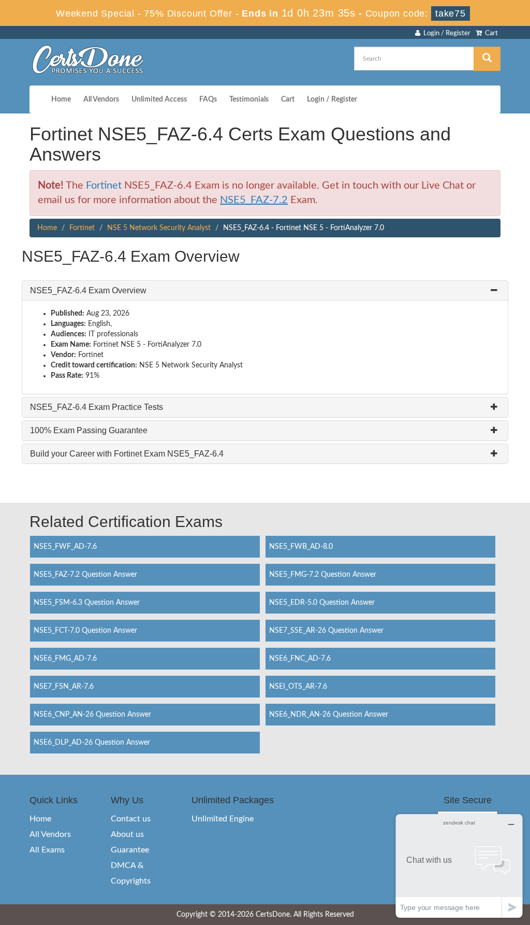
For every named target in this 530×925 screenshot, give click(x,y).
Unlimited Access (159, 99)
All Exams (47, 850)
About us (127, 834)
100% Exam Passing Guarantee (89, 430)
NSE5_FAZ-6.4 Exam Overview (88, 290)
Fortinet (104, 185)
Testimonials (249, 99)
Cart (490, 33)
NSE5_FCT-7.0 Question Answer (85, 630)
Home (61, 99)
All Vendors (101, 99)
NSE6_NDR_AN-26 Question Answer (328, 714)
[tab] (265, 291)
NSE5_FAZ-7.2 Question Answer (85, 574)
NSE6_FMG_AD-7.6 (65, 658)
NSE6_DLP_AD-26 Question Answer (92, 742)
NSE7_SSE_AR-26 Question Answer (326, 630)
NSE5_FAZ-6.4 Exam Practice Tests (96, 407)
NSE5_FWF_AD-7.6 (65, 546)
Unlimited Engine (223, 819)
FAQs (208, 99)
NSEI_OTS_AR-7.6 (298, 686)
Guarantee (130, 850)
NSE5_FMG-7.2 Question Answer (322, 574)
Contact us (131, 819)
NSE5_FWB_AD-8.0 (301, 546)
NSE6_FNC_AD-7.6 (300, 658)
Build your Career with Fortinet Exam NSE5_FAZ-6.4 (127, 453)
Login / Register (445, 33)
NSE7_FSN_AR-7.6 (64, 686)
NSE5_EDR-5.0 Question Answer (322, 602)
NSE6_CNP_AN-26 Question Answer (92, 714)
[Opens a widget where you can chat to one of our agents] (459, 865)
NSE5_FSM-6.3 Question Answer (87, 602)
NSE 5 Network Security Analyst (159, 228)
